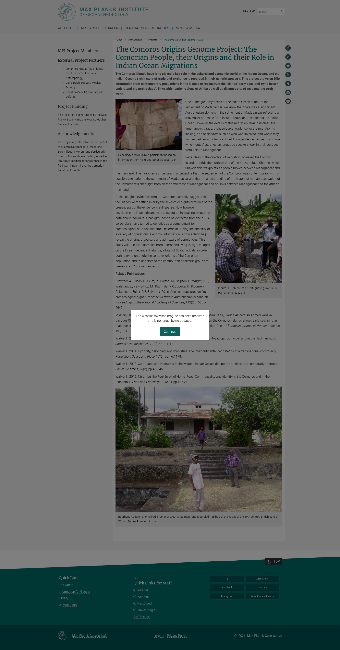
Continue (170, 332)
